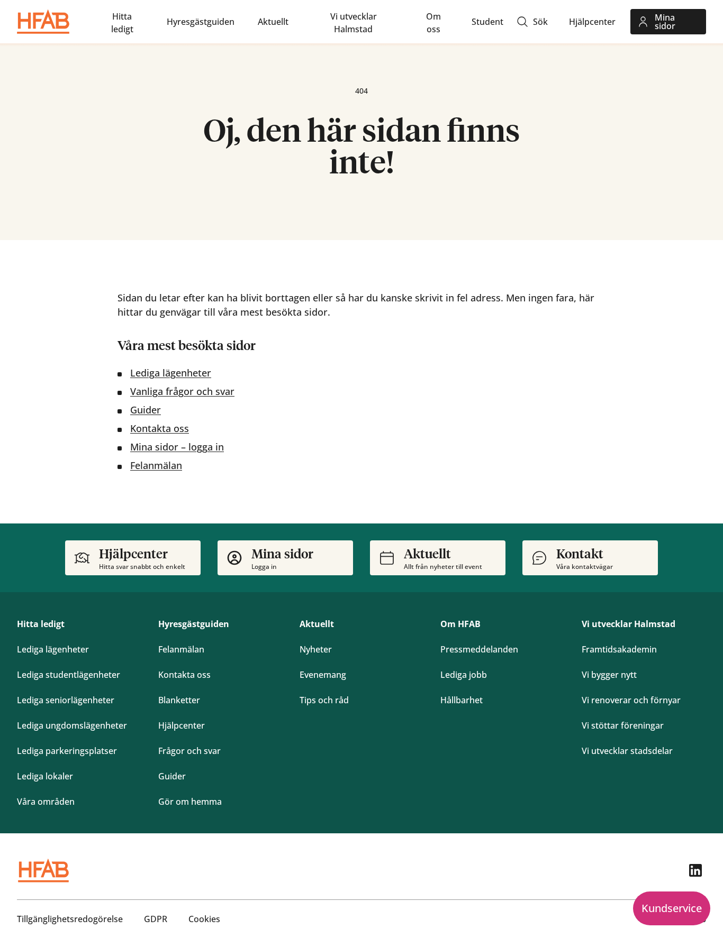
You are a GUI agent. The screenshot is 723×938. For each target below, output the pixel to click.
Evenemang (323, 674)
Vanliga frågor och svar (182, 391)
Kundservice (671, 908)
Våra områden (46, 801)
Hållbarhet (461, 700)
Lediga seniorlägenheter (65, 700)
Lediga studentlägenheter (68, 674)
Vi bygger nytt (609, 674)
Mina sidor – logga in (177, 446)
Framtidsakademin (619, 649)
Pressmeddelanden (479, 649)
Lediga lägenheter (170, 372)
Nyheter (316, 649)
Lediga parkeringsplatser (67, 751)
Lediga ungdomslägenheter (72, 725)
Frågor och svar (189, 751)
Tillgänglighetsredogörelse (70, 919)
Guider (145, 409)
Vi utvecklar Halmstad (628, 624)
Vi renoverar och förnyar (631, 700)
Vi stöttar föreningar (623, 725)
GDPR (155, 919)
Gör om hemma (190, 801)
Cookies (204, 919)
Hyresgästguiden (193, 624)
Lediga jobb (463, 674)
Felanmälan (156, 465)
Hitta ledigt (41, 624)
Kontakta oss (159, 428)
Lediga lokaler (45, 776)
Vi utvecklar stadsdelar (627, 751)
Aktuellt (317, 624)
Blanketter (179, 700)
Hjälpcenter (181, 725)
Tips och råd (324, 700)
